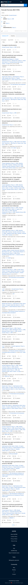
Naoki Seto (13, 305)
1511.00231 (14, 147)
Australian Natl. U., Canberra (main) (15, 254)
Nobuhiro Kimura (19, 212)
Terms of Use (14, 541)
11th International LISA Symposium (18, 84)
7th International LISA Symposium (16, 393)
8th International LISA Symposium (16, 277)
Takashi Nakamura (13, 306)
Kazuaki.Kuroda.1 (13, 15)
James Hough (16, 251)
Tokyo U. (8, 23)
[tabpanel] (14, 282)
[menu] (21, 2)
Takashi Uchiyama (11, 429)
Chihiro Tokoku (5, 167)
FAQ (14, 548)
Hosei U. (10, 76)
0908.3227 (7, 376)
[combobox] (15, 5)
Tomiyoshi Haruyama (14, 511)
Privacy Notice (14, 538)
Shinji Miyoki (15, 329)
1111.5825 (8, 257)
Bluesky (14, 569)
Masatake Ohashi (6, 331)
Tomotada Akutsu (13, 62)
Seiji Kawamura (5, 59)
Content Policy (14, 536)
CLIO (3, 346)
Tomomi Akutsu (5, 510)
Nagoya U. (11, 59)
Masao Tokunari (5, 328)
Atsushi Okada (18, 428)
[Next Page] (16, 525)
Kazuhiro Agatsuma (15, 346)
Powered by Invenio (14, 580)
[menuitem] (21, 2)
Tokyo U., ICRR (10, 18)
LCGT (3, 289)
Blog (14, 567)
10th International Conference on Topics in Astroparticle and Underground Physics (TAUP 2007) (13, 475)
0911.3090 (22, 352)
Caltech (8, 250)
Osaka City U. (18, 513)
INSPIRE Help (14, 550)
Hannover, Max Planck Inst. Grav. (14, 368)
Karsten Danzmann (15, 250)
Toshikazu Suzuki (16, 164)
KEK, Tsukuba (9, 164)
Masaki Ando (15, 60)
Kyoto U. (9, 60)
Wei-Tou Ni (19, 98)
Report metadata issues (14, 552)
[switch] (16, 42)
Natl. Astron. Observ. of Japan (12, 209)
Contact (14, 574)
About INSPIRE (14, 534)
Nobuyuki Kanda (10, 513)
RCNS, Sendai (12, 167)
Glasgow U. (22, 251)
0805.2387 (7, 434)
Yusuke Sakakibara (6, 163)
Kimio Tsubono (15, 79)
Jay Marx (4, 250)
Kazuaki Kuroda (5, 47)
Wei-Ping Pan (14, 99)
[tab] (5, 36)
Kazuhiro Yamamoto (11, 166)
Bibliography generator (14, 560)
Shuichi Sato (5, 76)
